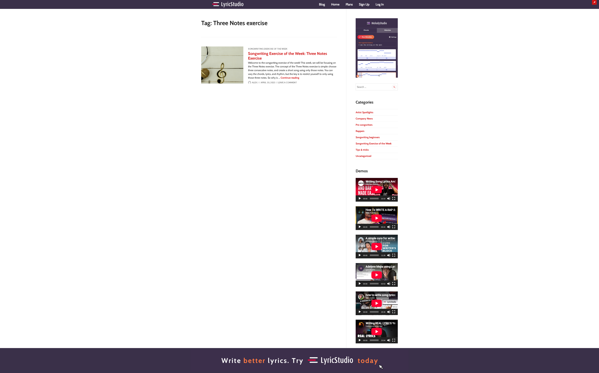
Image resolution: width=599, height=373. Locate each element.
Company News (364, 118)
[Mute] (388, 198)
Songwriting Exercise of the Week (267, 49)
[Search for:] (377, 86)
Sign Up (364, 4)
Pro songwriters (364, 124)
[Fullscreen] (393, 198)
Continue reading (290, 77)
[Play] (359, 198)
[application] (377, 190)
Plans (349, 4)
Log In (380, 4)
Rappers (360, 131)
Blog (322, 4)
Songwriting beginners (368, 137)
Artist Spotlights (364, 112)
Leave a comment (287, 82)
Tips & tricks (362, 149)
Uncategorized (363, 156)
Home (335, 4)
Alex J (255, 82)
